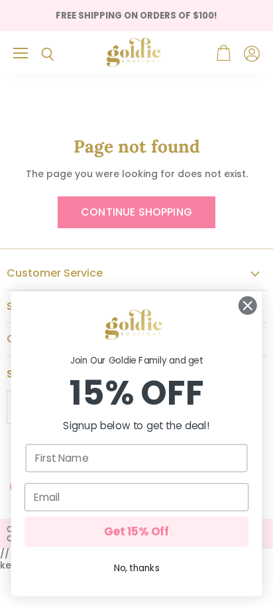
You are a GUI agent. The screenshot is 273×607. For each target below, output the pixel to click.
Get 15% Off (136, 532)
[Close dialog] (247, 305)
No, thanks (137, 568)
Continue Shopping (136, 212)
